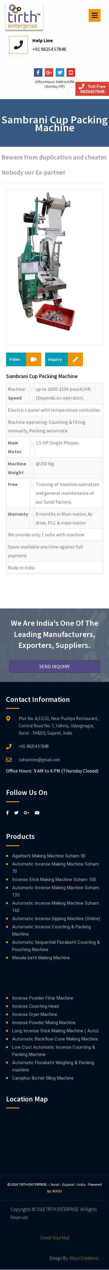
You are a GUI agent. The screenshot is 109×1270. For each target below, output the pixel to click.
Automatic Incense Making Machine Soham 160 (55, 906)
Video (14, 359)
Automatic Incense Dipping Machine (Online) (56, 918)
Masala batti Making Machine (41, 957)
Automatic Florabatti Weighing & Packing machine (53, 1066)
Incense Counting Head (35, 1006)
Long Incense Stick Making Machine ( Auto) (55, 1031)
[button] (54, 666)
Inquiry (55, 359)
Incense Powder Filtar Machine (42, 998)
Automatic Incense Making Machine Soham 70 (55, 867)
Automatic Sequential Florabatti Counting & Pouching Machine (56, 946)
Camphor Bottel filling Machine (43, 1078)
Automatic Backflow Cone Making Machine (55, 1039)
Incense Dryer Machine (34, 1014)
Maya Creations (84, 1258)
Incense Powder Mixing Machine (44, 1022)
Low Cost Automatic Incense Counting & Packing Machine (53, 1050)
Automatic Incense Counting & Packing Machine (51, 930)
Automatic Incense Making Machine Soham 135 (55, 891)
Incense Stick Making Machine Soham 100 (54, 879)
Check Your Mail (54, 1238)
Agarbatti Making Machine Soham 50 (48, 856)
